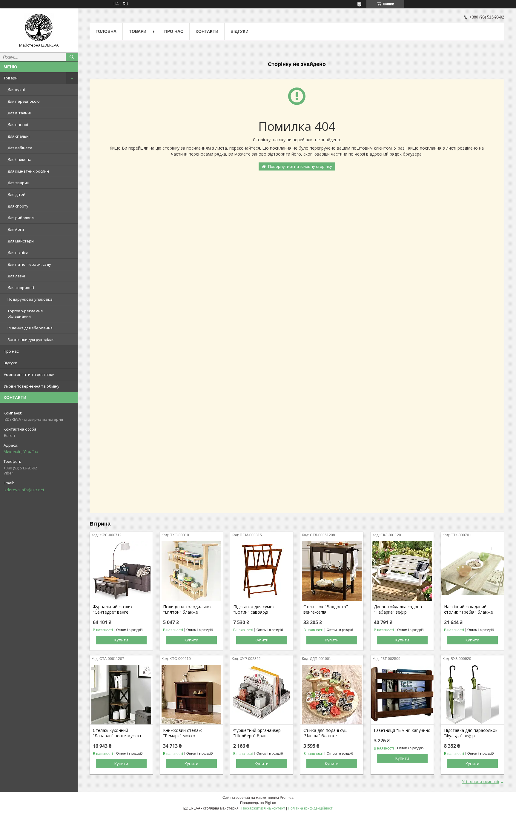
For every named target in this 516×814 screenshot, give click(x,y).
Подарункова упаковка (30, 299)
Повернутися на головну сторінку (300, 166)
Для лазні (16, 276)
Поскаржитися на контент (263, 808)
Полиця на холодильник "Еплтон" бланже (187, 609)
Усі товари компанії (480, 781)
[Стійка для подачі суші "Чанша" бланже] (331, 694)
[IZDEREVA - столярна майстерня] (38, 28)
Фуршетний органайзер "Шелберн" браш (257, 733)
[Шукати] (72, 57)
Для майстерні (21, 241)
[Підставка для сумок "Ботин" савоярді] (261, 571)
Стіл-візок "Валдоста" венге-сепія (325, 609)
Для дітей (16, 194)
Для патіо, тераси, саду (29, 264)
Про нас (11, 351)
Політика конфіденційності (311, 808)
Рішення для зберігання (30, 328)
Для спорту (17, 206)
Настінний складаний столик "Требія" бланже (468, 609)
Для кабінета (19, 147)
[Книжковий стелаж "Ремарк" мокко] (191, 694)
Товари (11, 78)
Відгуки (10, 362)
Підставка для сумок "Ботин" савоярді (254, 609)
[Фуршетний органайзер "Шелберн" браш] (261, 694)
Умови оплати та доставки (29, 374)
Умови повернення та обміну (31, 386)
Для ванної (17, 124)
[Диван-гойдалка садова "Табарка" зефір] (402, 571)
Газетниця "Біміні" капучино (402, 730)
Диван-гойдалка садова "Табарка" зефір (398, 609)
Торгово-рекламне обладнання (25, 313)
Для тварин (18, 182)
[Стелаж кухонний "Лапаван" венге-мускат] (121, 694)
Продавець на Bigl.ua (258, 803)
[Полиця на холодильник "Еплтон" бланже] (191, 571)
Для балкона (19, 159)
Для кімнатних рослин (28, 171)
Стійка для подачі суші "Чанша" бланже (325, 733)
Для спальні (18, 136)
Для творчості (20, 287)
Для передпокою (23, 101)
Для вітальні (19, 113)
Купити (121, 640)
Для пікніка (17, 252)
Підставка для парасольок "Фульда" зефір (470, 733)
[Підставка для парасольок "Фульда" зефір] (472, 694)
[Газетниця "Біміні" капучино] (402, 694)
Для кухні (16, 89)
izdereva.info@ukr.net (24, 489)
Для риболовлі (21, 217)
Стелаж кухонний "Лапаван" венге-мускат (117, 733)
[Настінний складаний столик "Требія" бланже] (472, 571)
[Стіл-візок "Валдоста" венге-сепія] (331, 571)
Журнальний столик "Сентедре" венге (113, 609)
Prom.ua (287, 797)
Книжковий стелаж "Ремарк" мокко (182, 733)
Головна (106, 31)
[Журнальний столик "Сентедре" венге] (121, 571)
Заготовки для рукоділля (30, 339)
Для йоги (15, 229)
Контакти (207, 31)
